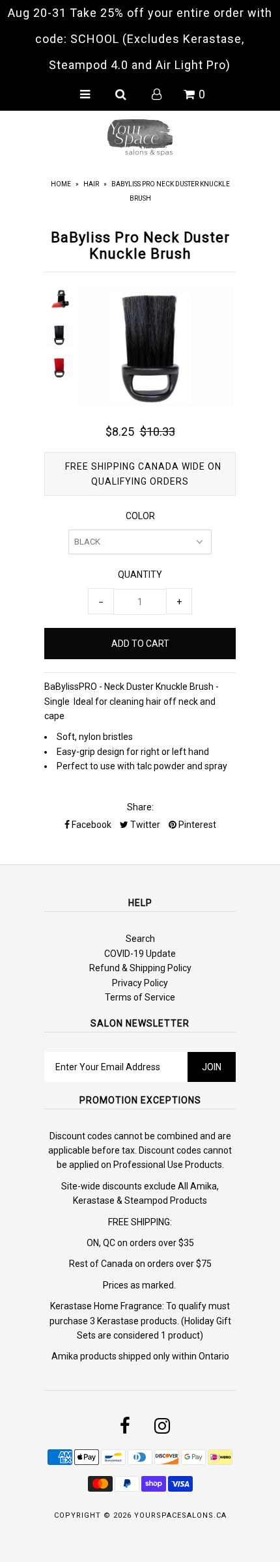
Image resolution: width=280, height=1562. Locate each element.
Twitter (144, 824)
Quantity (140, 574)
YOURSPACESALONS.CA (180, 1515)
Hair (91, 184)
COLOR (140, 516)
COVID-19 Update (140, 953)
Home (61, 184)
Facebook (90, 824)
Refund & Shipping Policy (140, 968)
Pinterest (196, 824)
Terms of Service (140, 997)
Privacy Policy (140, 983)
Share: (140, 807)
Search (140, 938)
